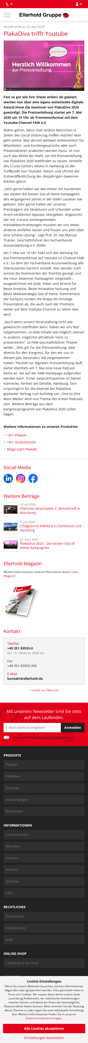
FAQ (9, 893)
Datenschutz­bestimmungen (53, 737)
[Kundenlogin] (78, 4)
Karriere (12, 858)
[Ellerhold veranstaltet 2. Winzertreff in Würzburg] (11, 509)
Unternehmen (17, 834)
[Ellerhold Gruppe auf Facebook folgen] (33, 478)
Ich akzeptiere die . (42, 737)
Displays (12, 788)
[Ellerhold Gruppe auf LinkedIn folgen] (8, 478)
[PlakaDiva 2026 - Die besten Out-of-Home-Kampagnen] (11, 544)
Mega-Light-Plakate (22, 449)
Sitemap (12, 881)
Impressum (15, 916)
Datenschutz (16, 928)
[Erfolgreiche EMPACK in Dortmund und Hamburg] (11, 527)
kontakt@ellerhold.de (25, 678)
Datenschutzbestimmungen (44, 1018)
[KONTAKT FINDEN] (9, 4)
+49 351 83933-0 (20, 648)
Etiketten (13, 776)
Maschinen (14, 811)
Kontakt (12, 869)
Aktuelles (13, 846)
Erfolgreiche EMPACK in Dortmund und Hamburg (50, 528)
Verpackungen (17, 799)
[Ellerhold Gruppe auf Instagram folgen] (20, 478)
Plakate (11, 764)
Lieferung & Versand (22, 963)
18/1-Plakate (16, 435)
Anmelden (72, 727)
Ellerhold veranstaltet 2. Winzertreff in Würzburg (50, 510)
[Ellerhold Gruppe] (44, 14)
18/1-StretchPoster (21, 442)
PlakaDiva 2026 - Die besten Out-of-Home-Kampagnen (48, 545)
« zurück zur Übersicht (44, 690)
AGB (9, 939)
